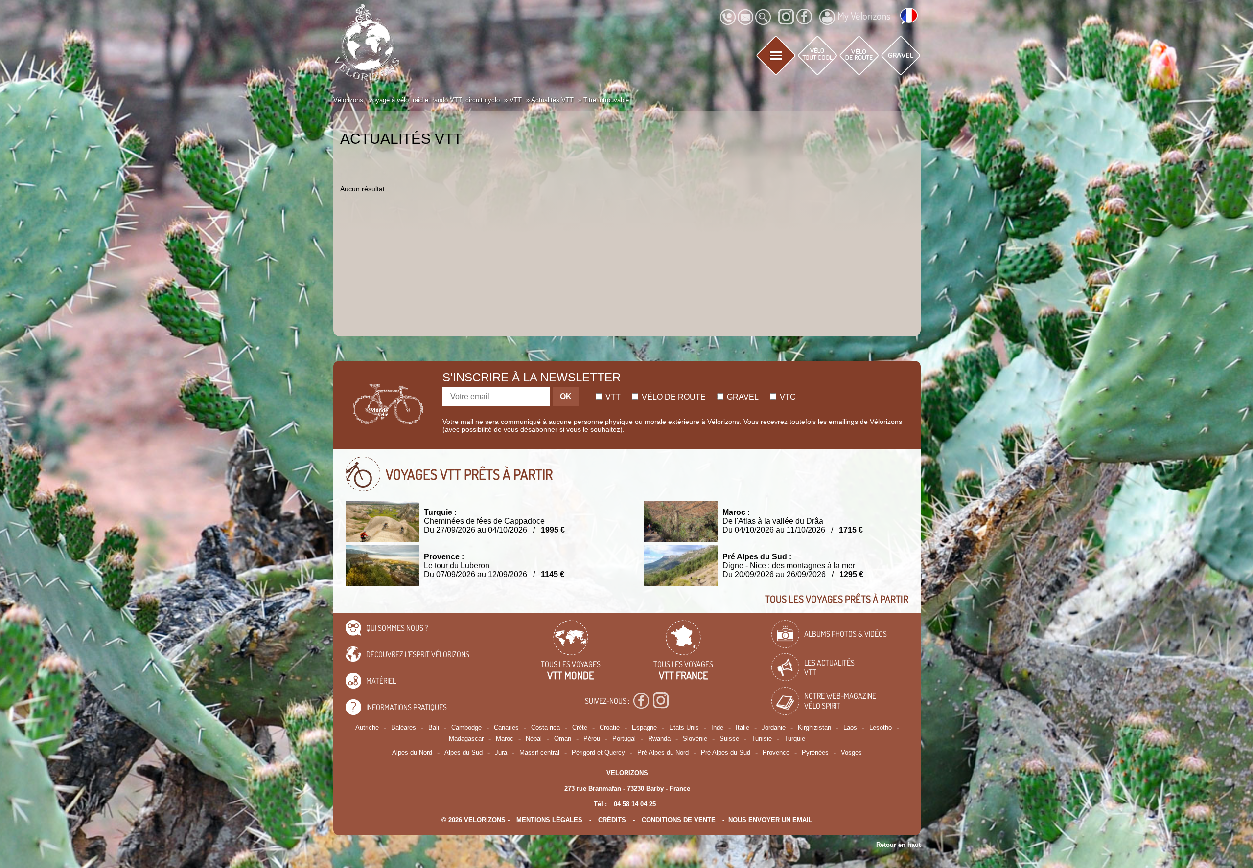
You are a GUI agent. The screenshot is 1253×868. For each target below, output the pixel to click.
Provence (776, 752)
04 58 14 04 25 (635, 804)
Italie (742, 727)
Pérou (591, 738)
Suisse (729, 738)
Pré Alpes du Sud (725, 752)
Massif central (539, 752)
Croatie (610, 727)
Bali (433, 727)
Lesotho (880, 727)
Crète (579, 727)
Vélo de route (673, 397)
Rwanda (659, 738)
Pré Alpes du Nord (663, 752)
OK (566, 396)
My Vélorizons (863, 15)
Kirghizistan (814, 727)
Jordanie (774, 727)
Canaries (506, 727)
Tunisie (761, 738)
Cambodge (466, 727)
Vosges (851, 752)
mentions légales (549, 819)
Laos (850, 727)
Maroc (504, 738)
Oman (562, 738)
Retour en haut (898, 844)
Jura (501, 752)
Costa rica (545, 727)
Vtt (612, 397)
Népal (534, 738)
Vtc (787, 397)
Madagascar (466, 738)
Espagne (644, 727)
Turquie (794, 738)
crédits (612, 819)
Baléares (403, 727)
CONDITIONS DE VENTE (679, 819)
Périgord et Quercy (598, 752)
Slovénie (695, 738)
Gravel (742, 397)
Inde (717, 727)
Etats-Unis (684, 727)
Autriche (367, 727)
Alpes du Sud (463, 752)
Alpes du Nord (412, 752)
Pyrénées (815, 752)
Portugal (624, 738)
